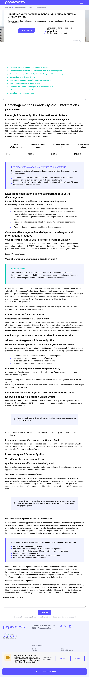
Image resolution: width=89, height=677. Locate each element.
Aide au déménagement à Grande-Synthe (25, 83)
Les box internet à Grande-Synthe (22, 77)
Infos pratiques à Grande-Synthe (22, 90)
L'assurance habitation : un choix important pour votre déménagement (36, 70)
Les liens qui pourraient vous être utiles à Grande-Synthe (31, 80)
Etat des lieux (64, 649)
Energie (34, 649)
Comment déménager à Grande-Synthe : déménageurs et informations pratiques (39, 74)
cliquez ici (72, 617)
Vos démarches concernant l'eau (22, 93)
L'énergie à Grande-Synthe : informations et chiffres (29, 67)
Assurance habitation (66, 651)
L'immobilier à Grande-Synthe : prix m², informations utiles (31, 86)
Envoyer (44, 612)
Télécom (34, 651)
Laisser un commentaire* (13, 597)
